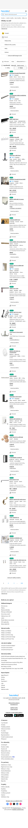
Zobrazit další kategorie (14, 55)
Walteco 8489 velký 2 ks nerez (17, 199)
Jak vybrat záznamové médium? (8, 645)
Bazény (3, 679)
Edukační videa (4, 779)
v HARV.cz (12, 168)
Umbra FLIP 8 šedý (14, 288)
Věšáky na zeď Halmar (6, 633)
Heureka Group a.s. (17, 808)
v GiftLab (11, 527)
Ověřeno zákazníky (5, 787)
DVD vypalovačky (5, 622)
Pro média (3, 731)
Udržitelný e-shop (5, 797)
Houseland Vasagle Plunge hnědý (17, 73)
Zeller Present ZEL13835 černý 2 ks (18, 560)
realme (2, 618)
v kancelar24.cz (13, 254)
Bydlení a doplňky (10, 18)
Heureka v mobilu (5, 747)
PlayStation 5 (4, 681)
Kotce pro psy (4, 606)
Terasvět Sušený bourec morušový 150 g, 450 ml (11, 662)
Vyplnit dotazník (14, 709)
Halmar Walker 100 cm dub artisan (18, 242)
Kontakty (3, 725)
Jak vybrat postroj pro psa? (7, 649)
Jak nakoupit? (4, 745)
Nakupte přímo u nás (5, 751)
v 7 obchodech (13, 490)
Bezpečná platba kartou (6, 757)
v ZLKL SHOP (13, 108)
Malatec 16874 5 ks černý (15, 312)
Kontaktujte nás (14, 704)
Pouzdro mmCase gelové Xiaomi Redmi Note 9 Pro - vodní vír (14, 658)
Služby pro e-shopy (5, 769)
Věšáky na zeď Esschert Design (8, 637)
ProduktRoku (4, 791)
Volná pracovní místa (5, 729)
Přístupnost (3, 739)
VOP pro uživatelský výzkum (7, 759)
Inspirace (3, 795)
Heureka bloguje (4, 733)
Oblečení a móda (4, 689)
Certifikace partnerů (5, 793)
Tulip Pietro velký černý (15, 155)
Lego (2, 683)
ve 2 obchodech (13, 148)
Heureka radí (4, 749)
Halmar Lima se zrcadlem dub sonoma (16, 266)
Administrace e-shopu (6, 765)
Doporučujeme (5, 673)
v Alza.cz (11, 84)
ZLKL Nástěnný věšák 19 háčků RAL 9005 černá (18, 96)
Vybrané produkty (6, 654)
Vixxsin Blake (4, 660)
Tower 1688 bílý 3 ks (14, 517)
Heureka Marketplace (6, 771)
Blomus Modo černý (14, 479)
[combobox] (14, 14)
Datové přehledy (5, 775)
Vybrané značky (5, 628)
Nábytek (3, 687)
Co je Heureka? (4, 723)
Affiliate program (4, 777)
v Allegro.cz (12, 446)
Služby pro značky (5, 773)
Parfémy (3, 677)
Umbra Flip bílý (13, 376)
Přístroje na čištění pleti (6, 612)
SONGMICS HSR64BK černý (16, 538)
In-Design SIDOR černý (15, 220)
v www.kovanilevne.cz (14, 340)
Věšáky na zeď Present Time (7, 639)
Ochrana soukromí (5, 755)
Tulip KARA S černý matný (15, 396)
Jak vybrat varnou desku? (6, 647)
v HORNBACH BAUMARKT (15, 208)
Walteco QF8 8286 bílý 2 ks (16, 419)
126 (22, 583)
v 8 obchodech (13, 130)
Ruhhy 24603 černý (14, 119)
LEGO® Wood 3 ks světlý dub (16, 437)
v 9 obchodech (13, 325)
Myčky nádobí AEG (5, 624)
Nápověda (3, 781)
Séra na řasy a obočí (5, 614)
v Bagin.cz (12, 299)
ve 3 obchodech (13, 429)
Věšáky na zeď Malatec (6, 631)
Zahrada (3, 685)
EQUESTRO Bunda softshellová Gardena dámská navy (13, 656)
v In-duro (12, 230)
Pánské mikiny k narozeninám (7, 620)
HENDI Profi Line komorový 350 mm (9, 664)
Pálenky (3, 608)
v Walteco (12, 365)
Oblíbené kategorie (6, 603)
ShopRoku (3, 789)
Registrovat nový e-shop (6, 767)
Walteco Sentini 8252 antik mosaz (18, 499)
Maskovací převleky (5, 610)
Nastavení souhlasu (5, 753)
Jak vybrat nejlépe (6, 643)
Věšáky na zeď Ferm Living (7, 635)
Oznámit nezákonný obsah (7, 737)
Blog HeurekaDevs (5, 735)
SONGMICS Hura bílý (14, 137)
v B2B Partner (13, 468)
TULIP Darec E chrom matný (16, 332)
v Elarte (11, 385)
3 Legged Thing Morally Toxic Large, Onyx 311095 (12, 668)
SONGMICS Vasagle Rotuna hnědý (17, 179)
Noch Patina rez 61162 (6, 666)
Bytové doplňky (18, 18)
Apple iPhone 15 (4, 675)
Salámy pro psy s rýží (5, 616)
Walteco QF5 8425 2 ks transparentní (15, 351)
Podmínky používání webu (18, 809)
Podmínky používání (5, 727)
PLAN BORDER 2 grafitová (16, 457)
